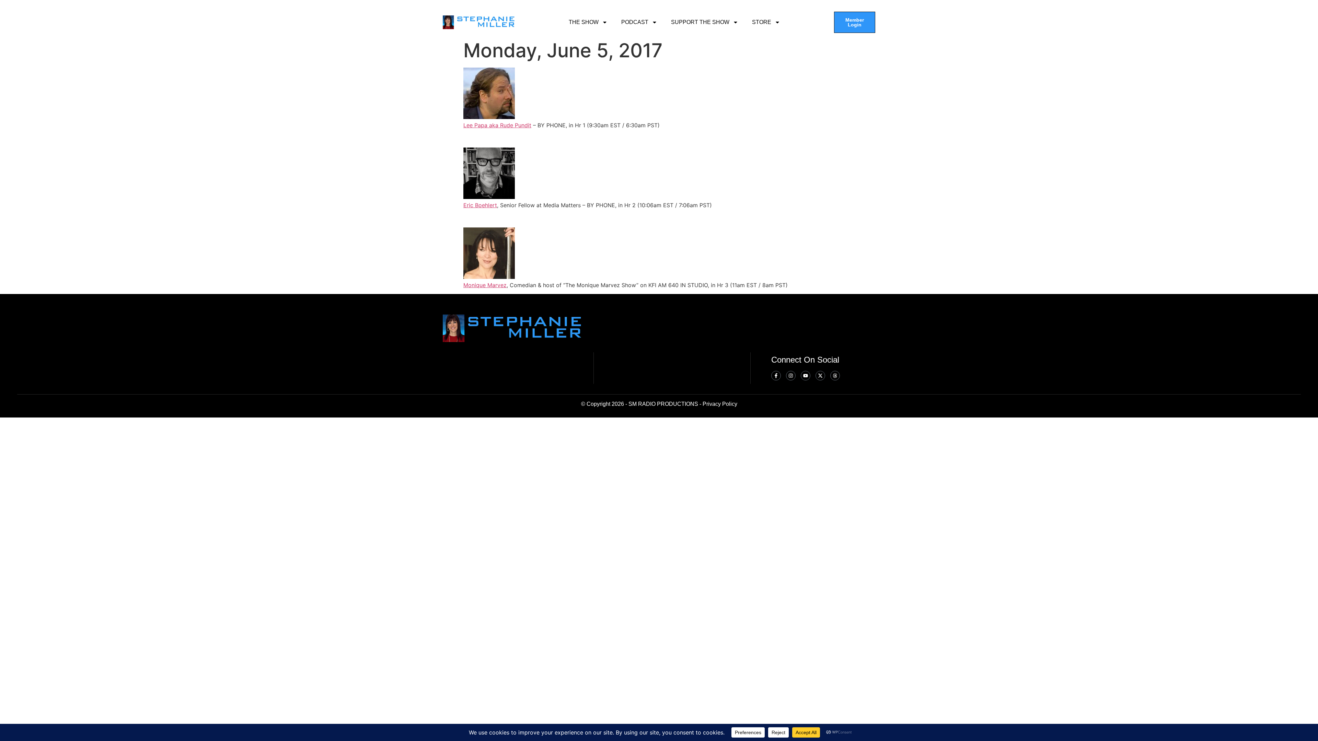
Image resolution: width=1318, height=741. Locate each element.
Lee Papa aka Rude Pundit (497, 125)
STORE (761, 22)
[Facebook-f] (776, 375)
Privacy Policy (720, 404)
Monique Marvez (485, 285)
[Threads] (835, 375)
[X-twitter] (820, 375)
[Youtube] (805, 375)
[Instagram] (791, 375)
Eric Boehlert (480, 205)
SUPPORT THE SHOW (700, 22)
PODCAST (634, 22)
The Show (584, 22)
